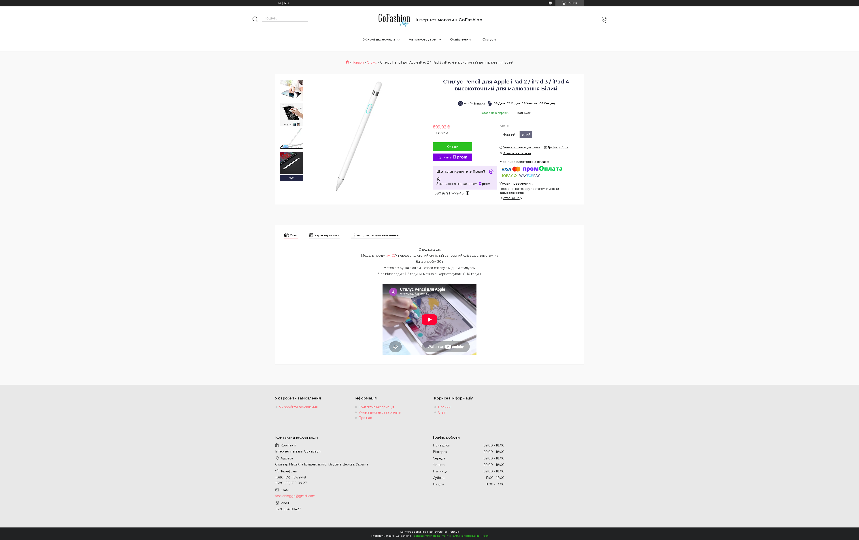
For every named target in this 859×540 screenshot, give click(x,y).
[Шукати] (255, 20)
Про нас (365, 418)
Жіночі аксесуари (379, 39)
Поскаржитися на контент (430, 535)
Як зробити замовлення (298, 407)
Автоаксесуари (422, 39)
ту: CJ (391, 256)
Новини (444, 407)
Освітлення (460, 39)
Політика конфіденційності (469, 535)
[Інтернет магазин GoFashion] (394, 20)
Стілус (372, 62)
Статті (442, 412)
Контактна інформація (376, 407)
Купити (452, 147)
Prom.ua (453, 531)
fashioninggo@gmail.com (295, 496)
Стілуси (489, 39)
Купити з (445, 157)
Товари (358, 62)
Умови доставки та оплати (380, 412)
